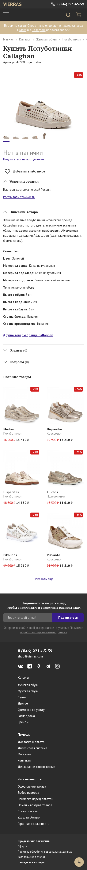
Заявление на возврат (31, 857)
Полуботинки (72, 39)
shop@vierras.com (30, 656)
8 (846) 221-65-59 (70, 4)
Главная (8, 39)
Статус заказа (28, 811)
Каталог (24, 39)
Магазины (24, 754)
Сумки (22, 697)
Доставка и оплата (31, 742)
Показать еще (43, 579)
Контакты (24, 760)
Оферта (22, 846)
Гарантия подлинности (33, 824)
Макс (22, 30)
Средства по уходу (31, 710)
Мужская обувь (28, 691)
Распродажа (26, 716)
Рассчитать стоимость (19, 197)
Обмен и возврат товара (35, 805)
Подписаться (68, 618)
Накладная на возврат (31, 862)
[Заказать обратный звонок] (79, 862)
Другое (23, 703)
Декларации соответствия (36, 767)
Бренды (23, 722)
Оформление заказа (32, 786)
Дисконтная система (32, 748)
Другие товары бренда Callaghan (28, 335)
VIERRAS (12, 4)
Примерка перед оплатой (35, 799)
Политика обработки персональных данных (45, 851)
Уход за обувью (29, 817)
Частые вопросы (30, 779)
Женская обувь (46, 39)
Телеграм (38, 30)
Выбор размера (28, 793)
